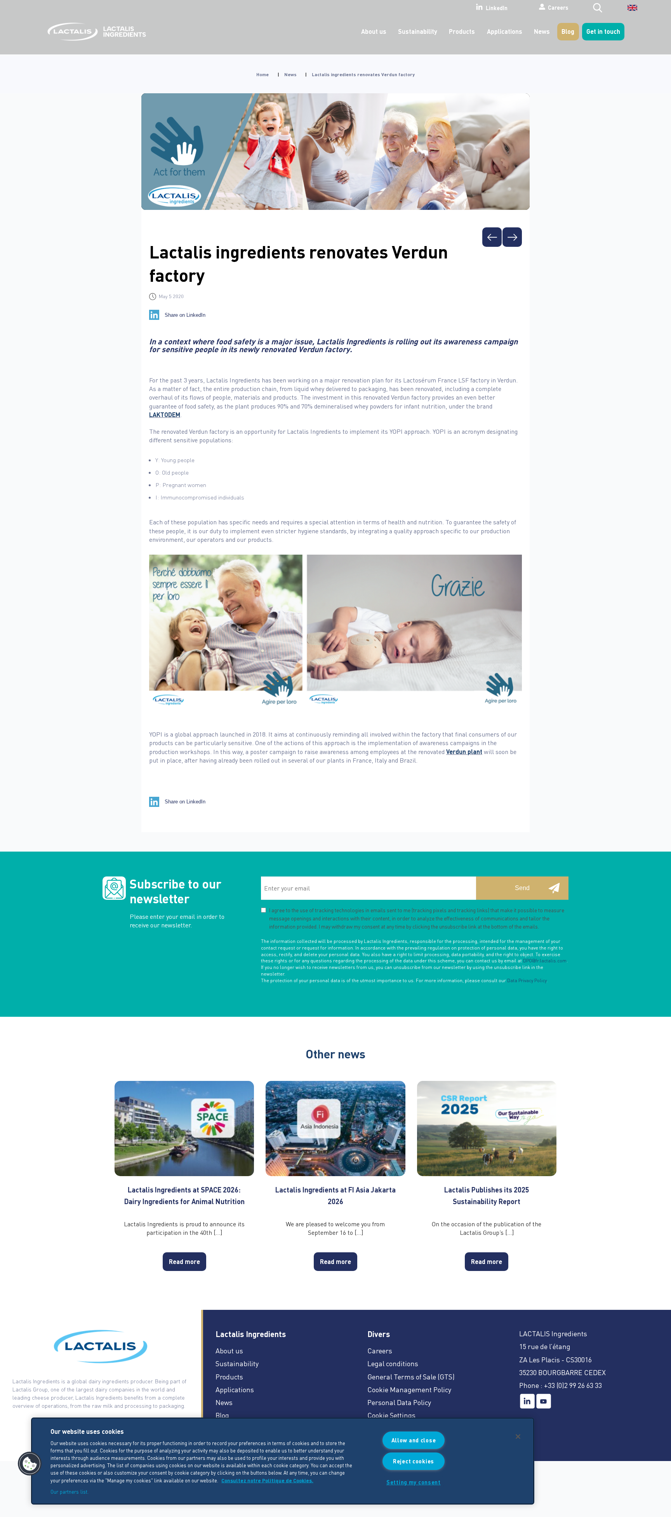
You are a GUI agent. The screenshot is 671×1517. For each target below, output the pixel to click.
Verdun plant (464, 751)
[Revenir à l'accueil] (94, 32)
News (542, 31)
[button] (29, 1463)
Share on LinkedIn (185, 315)
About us (373, 31)
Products (462, 31)
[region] (282, 1461)
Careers (558, 7)
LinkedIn (497, 7)
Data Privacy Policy (526, 980)
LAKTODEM (164, 414)
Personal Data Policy (399, 1402)
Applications (504, 31)
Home (262, 74)
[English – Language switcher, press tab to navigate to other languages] (627, 10)
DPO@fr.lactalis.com (545, 961)
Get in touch (603, 31)
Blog (567, 31)
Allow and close (413, 1440)
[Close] (518, 1436)
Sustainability (417, 31)
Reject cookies (413, 1461)
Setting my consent (413, 1482)
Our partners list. (69, 1491)
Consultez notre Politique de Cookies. (267, 1480)
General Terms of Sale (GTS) (411, 1376)
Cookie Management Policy (409, 1389)
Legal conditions (392, 1363)
